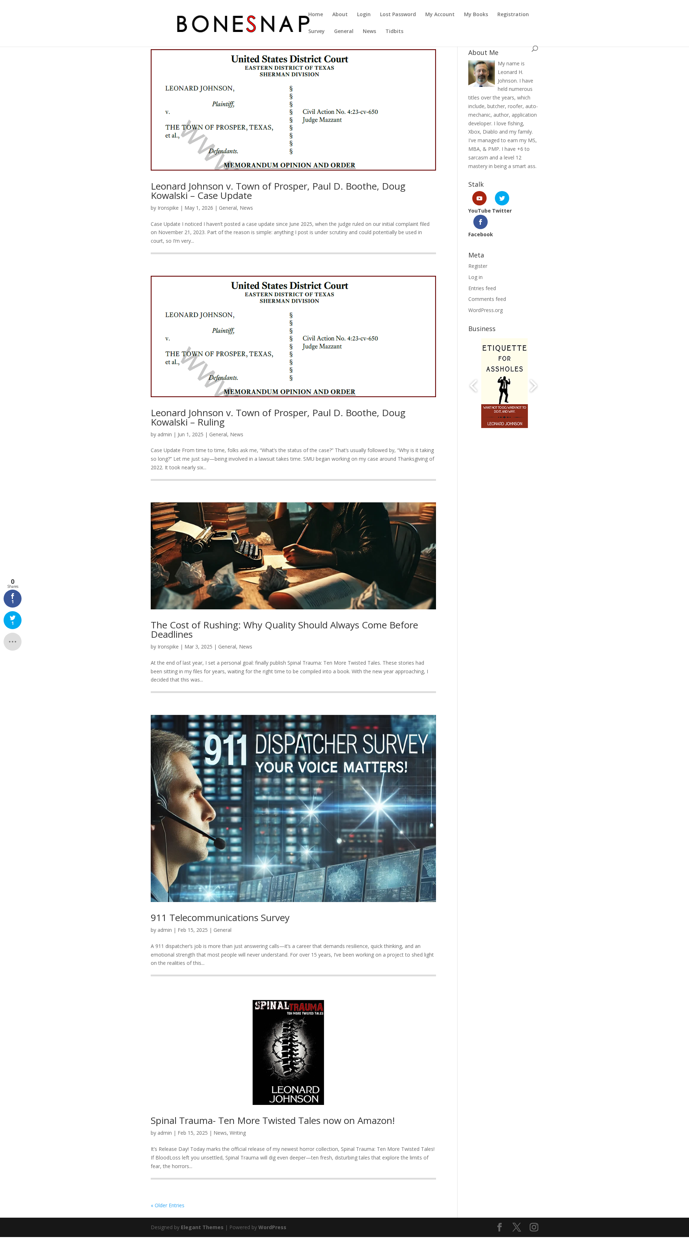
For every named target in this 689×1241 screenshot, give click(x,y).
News (369, 31)
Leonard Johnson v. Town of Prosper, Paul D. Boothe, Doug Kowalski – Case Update (278, 191)
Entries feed (482, 288)
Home (315, 15)
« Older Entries (167, 1205)
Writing (238, 1132)
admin (165, 434)
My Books (476, 15)
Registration (513, 15)
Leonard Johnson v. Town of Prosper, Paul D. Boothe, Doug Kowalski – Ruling (278, 417)
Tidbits (394, 31)
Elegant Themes (202, 1227)
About (340, 15)
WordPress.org (485, 310)
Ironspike (168, 207)
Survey (316, 31)
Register (477, 265)
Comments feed (487, 299)
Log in (475, 277)
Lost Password (398, 15)
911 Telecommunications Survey (220, 917)
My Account (440, 15)
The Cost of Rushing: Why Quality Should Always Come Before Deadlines (284, 629)
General (343, 31)
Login (364, 15)
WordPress (272, 1227)
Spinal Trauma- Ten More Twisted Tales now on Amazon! (273, 1120)
